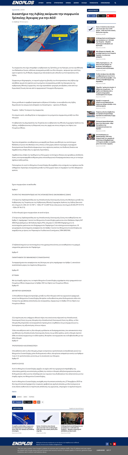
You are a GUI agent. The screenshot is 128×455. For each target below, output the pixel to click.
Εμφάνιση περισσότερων (76, 408)
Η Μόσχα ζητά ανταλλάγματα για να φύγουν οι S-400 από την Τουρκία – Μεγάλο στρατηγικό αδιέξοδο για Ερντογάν (72, 428)
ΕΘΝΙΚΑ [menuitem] (68, 3)
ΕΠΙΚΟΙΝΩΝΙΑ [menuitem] (105, 3)
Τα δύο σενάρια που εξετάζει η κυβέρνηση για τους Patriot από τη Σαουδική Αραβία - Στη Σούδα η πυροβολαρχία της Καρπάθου (106, 77)
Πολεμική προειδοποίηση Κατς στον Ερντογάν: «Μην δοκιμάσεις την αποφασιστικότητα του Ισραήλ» (104, 125)
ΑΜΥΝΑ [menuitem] (48, 3)
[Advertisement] (49, 59)
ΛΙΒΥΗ (25, 397)
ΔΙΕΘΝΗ (23, 10)
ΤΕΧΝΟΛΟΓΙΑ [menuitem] (94, 3)
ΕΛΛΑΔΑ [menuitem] (84, 3)
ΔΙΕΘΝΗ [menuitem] (76, 3)
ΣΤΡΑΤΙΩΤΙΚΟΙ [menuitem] (58, 3)
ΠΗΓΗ (14, 392)
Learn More (101, 450)
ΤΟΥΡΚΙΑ (31, 397)
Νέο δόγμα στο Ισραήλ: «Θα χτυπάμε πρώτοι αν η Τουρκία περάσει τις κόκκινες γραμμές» (106, 54)
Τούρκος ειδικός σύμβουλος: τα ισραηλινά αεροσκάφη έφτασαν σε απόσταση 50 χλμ (105, 113)
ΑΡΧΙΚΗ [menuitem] (41, 3)
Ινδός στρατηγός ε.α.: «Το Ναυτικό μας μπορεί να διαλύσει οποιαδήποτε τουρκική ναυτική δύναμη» (105, 65)
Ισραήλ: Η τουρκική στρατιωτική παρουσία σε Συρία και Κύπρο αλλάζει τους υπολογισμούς (106, 103)
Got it (109, 450)
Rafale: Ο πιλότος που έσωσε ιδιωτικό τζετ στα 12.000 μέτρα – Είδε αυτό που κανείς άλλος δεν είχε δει (47, 428)
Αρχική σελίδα (15, 10)
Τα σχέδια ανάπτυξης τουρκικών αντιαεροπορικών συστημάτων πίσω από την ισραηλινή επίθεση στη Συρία (23, 428)
